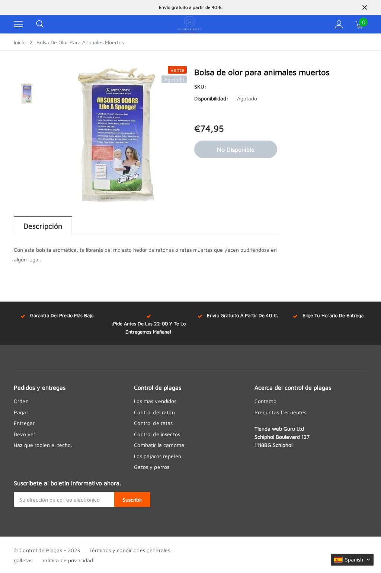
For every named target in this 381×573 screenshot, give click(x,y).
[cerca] (364, 7)
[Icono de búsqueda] (40, 24)
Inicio (20, 42)
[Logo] (189, 24)
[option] (190, 7)
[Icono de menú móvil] (18, 24)
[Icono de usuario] (339, 24)
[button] (352, 560)
